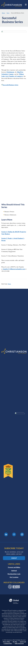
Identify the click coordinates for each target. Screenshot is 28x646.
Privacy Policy (6, 641)
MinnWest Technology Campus (12, 73)
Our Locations (14, 577)
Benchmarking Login (14, 574)
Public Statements (19, 643)
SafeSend (14, 571)
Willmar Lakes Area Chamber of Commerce (12, 75)
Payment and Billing (14, 567)
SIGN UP (14, 558)
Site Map (15, 641)
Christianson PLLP (11, 5)
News (9, 284)
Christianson (10, 72)
